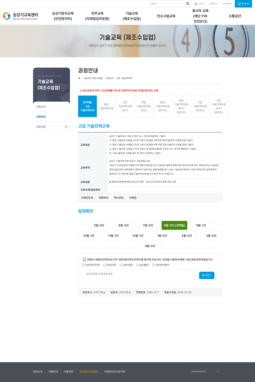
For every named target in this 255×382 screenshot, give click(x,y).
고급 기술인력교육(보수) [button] (125, 106)
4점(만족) (111, 265)
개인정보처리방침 (88, 371)
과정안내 (41, 116)
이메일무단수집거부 (114, 371)
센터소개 (37, 371)
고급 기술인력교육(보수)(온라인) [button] (219, 106)
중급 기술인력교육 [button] (106, 106)
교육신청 (42, 128)
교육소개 (41, 106)
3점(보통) (128, 265)
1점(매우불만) (162, 265)
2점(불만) (144, 265)
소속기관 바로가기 (198, 371)
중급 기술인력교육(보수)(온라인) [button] (181, 106)
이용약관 (68, 371)
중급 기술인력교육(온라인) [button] (162, 106)
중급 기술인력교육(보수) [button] (144, 106)
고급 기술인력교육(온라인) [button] (200, 106)
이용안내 (53, 371)
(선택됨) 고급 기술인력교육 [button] (87, 106)
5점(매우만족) (93, 265)
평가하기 (206, 275)
